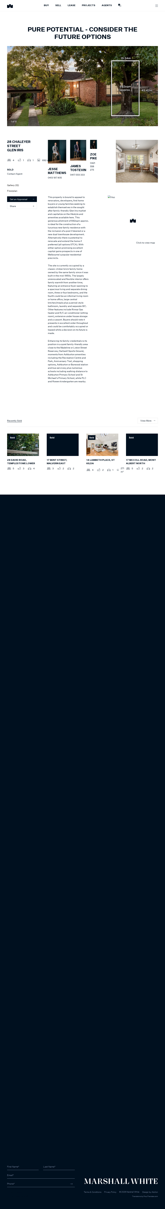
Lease (71, 5)
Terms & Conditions (92, 1192)
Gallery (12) (13, 185)
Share (13, 206)
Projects (88, 5)
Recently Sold (14, 420)
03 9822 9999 (14, 1192)
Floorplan (12, 190)
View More (145, 420)
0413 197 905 (55, 177)
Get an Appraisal (18, 199)
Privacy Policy (110, 1192)
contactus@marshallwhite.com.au (24, 1196)
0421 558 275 (92, 166)
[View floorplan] (152, 121)
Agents (107, 5)
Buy (46, 5)
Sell (58, 5)
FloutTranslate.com (151, 1196)
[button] (133, 221)
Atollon (155, 1192)
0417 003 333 (77, 174)
